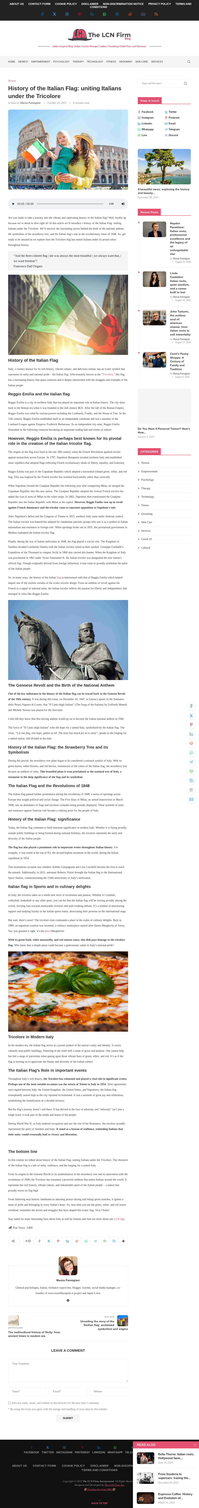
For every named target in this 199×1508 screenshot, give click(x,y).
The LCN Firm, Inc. (115, 1484)
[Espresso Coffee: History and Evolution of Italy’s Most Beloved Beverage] (145, 1498)
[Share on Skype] (191, 781)
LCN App (119, 1219)
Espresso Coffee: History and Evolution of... (175, 1496)
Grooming (125, 61)
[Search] (189, 61)
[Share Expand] (123, 1241)
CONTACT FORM (39, 3)
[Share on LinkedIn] (191, 734)
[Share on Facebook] (191, 706)
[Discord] (143, 14)
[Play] (13, 204)
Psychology (61, 61)
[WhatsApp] (104, 14)
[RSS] (156, 14)
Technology (95, 61)
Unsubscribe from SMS (99, 1489)
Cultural (145, 540)
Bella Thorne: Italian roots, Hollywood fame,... (176, 1456)
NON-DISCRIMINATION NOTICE (123, 3)
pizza (48, 931)
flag (58, 577)
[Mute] (123, 204)
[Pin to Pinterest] (191, 725)
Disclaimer (99, 1465)
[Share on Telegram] (191, 762)
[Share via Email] (191, 800)
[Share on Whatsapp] (191, 753)
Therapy (78, 61)
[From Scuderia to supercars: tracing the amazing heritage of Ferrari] (145, 1478)
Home (11, 61)
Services (157, 61)
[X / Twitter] (54, 14)
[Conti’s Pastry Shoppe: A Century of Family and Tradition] (154, 356)
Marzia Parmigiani (30, 102)
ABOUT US (17, 3)
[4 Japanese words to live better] (164, 166)
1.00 (111, 203)
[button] (145, 172)
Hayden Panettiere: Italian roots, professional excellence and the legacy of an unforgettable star (180, 235)
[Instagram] (67, 14)
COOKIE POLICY (66, 3)
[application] (68, 204)
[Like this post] (29, 1241)
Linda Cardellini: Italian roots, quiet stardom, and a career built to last (179, 279)
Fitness (111, 61)
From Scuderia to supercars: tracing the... (174, 1476)
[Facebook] (42, 14)
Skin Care (141, 61)
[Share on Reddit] (191, 744)
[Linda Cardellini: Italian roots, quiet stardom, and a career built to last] (154, 275)
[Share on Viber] (191, 790)
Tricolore (108, 374)
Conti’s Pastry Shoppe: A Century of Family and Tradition (179, 357)
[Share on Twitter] (191, 716)
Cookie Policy (73, 1465)
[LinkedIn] (92, 14)
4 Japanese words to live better (158, 189)
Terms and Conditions (99, 1470)
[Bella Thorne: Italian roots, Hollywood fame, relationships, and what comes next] (145, 1458)
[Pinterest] (79, 14)
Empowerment (40, 61)
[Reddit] (130, 14)
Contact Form (44, 1465)
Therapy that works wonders (157, 425)
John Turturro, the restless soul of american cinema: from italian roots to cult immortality (180, 319)
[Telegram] (117, 14)
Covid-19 (146, 531)
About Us (19, 1465)
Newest (23, 61)
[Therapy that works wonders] (164, 402)
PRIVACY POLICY (159, 3)
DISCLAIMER (89, 3)
